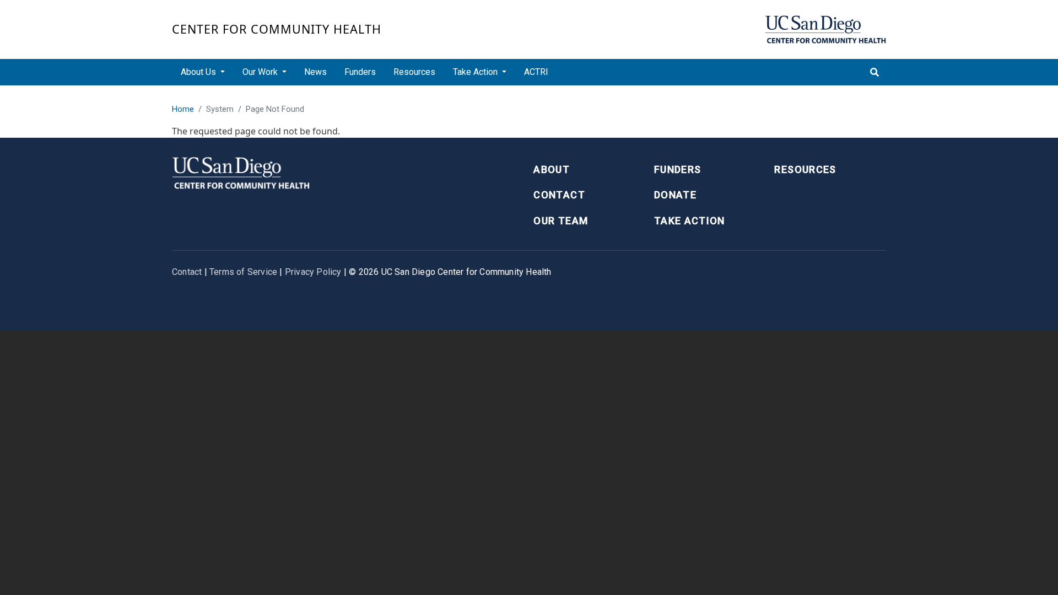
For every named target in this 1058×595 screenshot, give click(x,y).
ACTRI (536, 72)
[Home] (825, 29)
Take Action (689, 220)
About (551, 169)
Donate (675, 195)
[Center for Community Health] (241, 171)
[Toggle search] (874, 72)
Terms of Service (243, 272)
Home (183, 109)
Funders (360, 72)
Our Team (560, 220)
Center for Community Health (276, 29)
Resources (414, 72)
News (315, 72)
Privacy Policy (313, 272)
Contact (559, 195)
